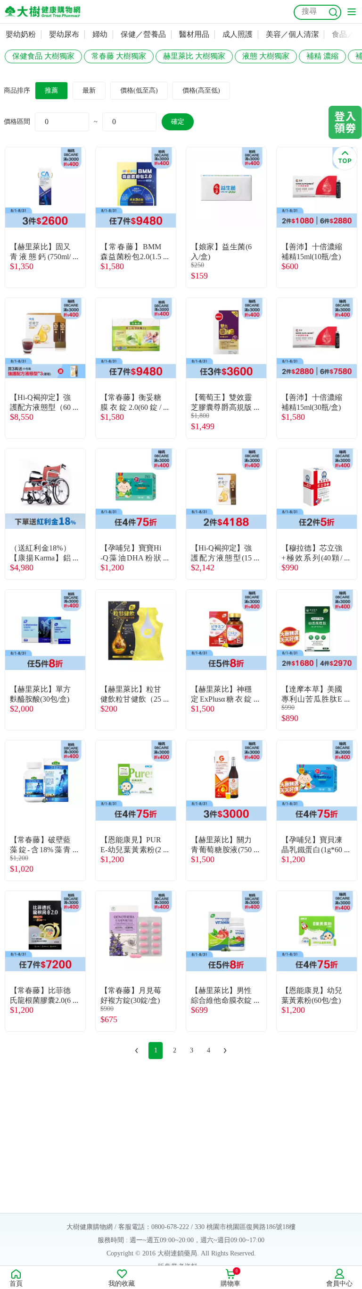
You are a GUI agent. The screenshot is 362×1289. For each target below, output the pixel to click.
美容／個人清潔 (292, 34)
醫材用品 (194, 34)
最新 (89, 90)
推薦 (51, 90)
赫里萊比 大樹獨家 (194, 56)
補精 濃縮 (322, 56)
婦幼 (99, 34)
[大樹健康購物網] (42, 11)
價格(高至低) (201, 90)
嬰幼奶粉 (21, 34)
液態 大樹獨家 (265, 56)
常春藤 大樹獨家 (118, 56)
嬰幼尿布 (64, 34)
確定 (177, 121)
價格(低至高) (139, 90)
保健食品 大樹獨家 (43, 56)
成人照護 (237, 34)
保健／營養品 (143, 34)
